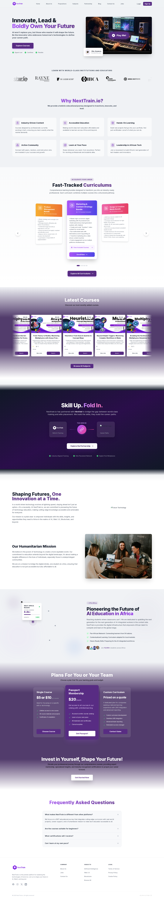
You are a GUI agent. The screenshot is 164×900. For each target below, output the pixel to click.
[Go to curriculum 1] (78, 265)
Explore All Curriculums (80, 274)
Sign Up (147, 4)
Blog (99, 4)
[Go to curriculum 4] (84, 265)
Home (38, 4)
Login (139, 4)
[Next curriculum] (146, 233)
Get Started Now (82, 778)
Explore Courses (23, 46)
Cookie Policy (112, 876)
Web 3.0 (87, 872)
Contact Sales (115, 731)
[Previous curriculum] (17, 233)
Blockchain (88, 876)
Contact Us (110, 4)
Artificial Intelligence (91, 869)
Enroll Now (81, 254)
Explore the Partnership (80, 446)
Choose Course (48, 731)
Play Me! (121, 35)
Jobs (122, 4)
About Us (49, 4)
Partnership (88, 4)
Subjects (75, 4)
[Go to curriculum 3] (83, 265)
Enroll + (41, 353)
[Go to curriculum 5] (86, 265)
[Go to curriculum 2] (81, 265)
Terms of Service (113, 869)
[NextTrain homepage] (17, 4)
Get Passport (82, 733)
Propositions (62, 4)
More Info (27, 353)
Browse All (87, 880)
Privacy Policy (112, 872)
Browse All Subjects (82, 366)
